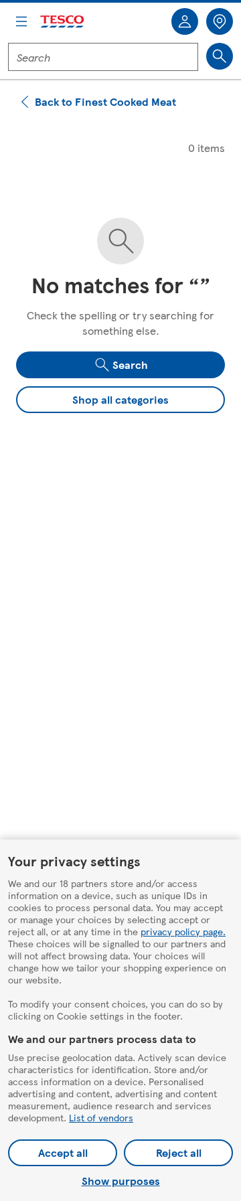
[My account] (184, 21)
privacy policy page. (183, 931)
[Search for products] (219, 56)
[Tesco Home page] (63, 21)
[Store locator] (219, 21)
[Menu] (21, 21)
